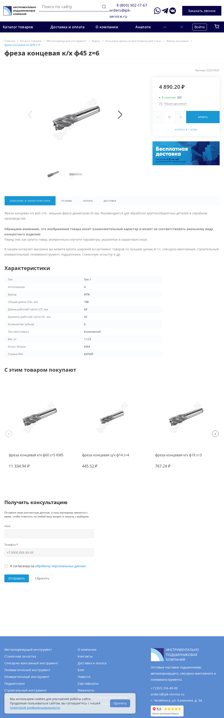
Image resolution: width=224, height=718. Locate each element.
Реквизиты (86, 690)
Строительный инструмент (25, 690)
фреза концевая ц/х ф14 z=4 (105, 455)
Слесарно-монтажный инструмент (31, 663)
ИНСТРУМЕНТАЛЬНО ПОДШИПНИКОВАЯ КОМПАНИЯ (24, 10)
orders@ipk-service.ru (167, 694)
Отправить (16, 578)
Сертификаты (88, 683)
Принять (120, 703)
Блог (81, 670)
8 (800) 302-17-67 (132, 5)
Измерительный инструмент (27, 677)
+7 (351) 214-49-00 (164, 688)
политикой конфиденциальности (35, 708)
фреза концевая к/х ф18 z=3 (178, 455)
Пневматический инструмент (27, 670)
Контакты (85, 656)
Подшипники (14, 683)
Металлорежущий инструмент (28, 649)
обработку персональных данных (60, 566)
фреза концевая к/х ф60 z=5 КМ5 (36, 455)
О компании (87, 649)
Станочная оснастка (20, 656)
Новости (84, 677)
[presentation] (30, 115)
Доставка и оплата (92, 663)
